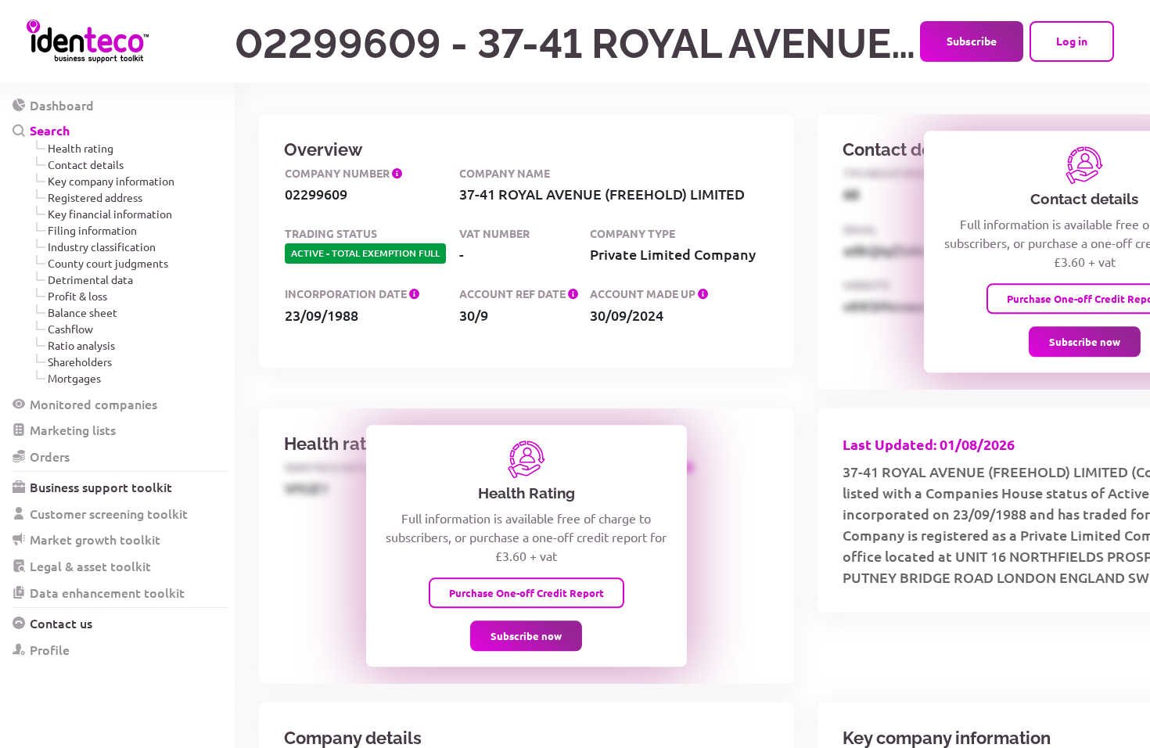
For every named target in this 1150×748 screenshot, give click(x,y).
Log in (1071, 41)
